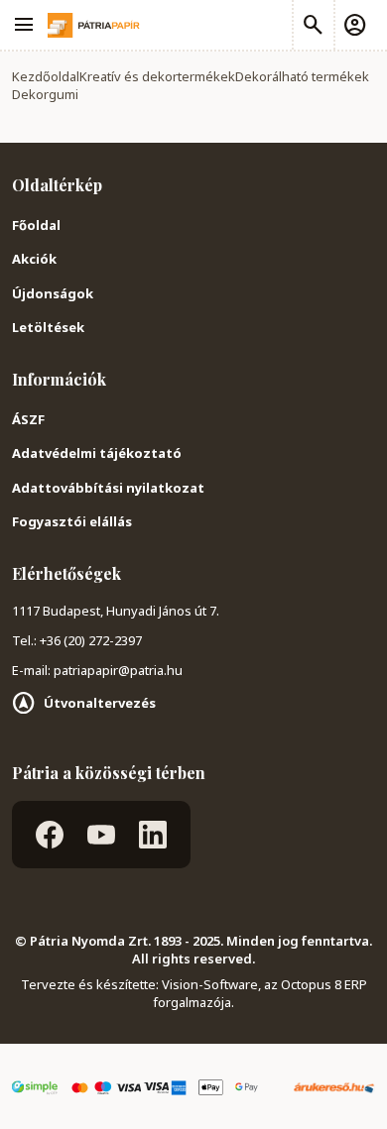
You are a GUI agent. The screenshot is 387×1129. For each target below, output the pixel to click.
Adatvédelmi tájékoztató (97, 453)
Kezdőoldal (45, 76)
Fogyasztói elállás (72, 521)
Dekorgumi (45, 94)
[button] (354, 25)
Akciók (34, 259)
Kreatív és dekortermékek (157, 76)
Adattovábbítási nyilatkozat (108, 488)
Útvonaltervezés (100, 703)
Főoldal (36, 225)
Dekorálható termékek (302, 76)
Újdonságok (52, 293)
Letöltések (48, 327)
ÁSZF (28, 419)
